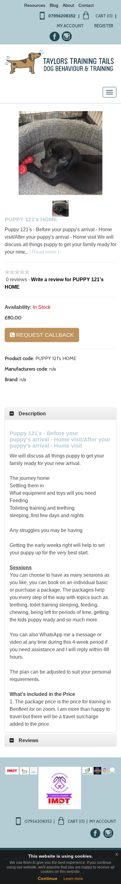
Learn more (73, 879)
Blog (54, 5)
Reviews (28, 740)
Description (32, 413)
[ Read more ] (44, 252)
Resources (34, 5)
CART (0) (104, 16)
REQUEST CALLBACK (44, 335)
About (68, 5)
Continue (47, 878)
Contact (86, 5)
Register (103, 26)
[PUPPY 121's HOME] (60, 153)
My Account (70, 26)
